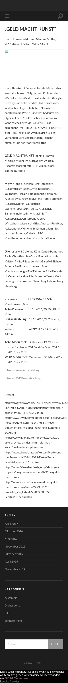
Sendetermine (13, 620)
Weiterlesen (21, 678)
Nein (11, 678)
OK (7, 678)
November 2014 (15, 569)
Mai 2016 (11, 538)
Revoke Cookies (9, 681)
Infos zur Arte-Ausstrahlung (22, 370)
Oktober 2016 (14, 531)
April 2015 (11, 561)
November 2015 (15, 546)
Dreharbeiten (13, 605)
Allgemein (11, 597)
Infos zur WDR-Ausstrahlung (23, 378)
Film (7, 613)
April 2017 (11, 523)
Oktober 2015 (14, 553)
